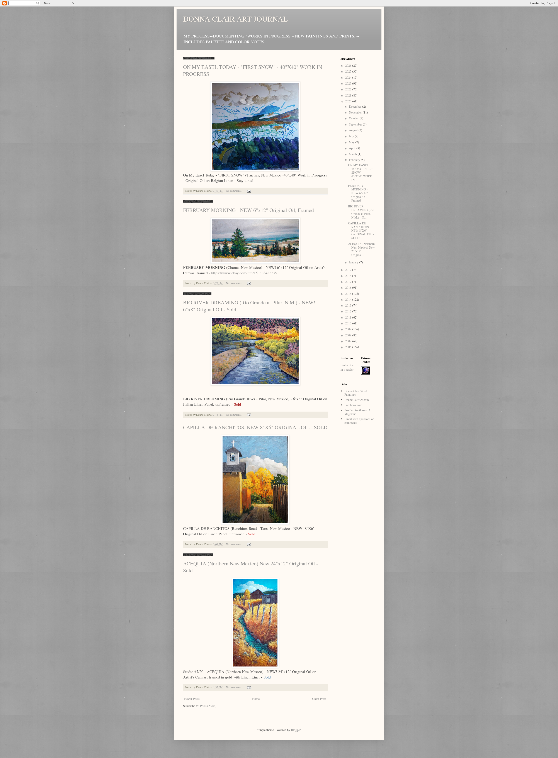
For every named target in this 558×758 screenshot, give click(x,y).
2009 (348, 329)
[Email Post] (249, 191)
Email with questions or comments (359, 421)
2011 (348, 317)
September (356, 124)
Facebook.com (353, 405)
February (355, 160)
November (356, 112)
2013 (348, 305)
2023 (348, 83)
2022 (348, 89)
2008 (348, 335)
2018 (348, 276)
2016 (348, 287)
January (354, 262)
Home (256, 699)
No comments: (234, 191)
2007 (348, 341)
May (352, 142)
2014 (348, 299)
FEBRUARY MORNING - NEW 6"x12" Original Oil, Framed (248, 210)
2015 (348, 294)
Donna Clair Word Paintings (355, 393)
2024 (348, 77)
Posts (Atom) (208, 706)
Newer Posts (191, 699)
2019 (348, 270)
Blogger (296, 730)
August (354, 130)
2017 (348, 282)
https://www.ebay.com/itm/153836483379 (244, 272)
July (352, 136)
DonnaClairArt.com (356, 400)
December (355, 106)
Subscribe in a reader (347, 367)
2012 (348, 311)
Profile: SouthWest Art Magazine (358, 412)
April (352, 148)
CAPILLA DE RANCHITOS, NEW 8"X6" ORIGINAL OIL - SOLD (255, 427)
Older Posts (319, 699)
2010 (348, 323)
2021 (348, 95)
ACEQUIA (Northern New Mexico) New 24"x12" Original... (361, 249)
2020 (348, 101)
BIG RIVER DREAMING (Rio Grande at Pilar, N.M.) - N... (361, 211)
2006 (348, 347)
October (354, 118)
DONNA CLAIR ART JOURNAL (235, 19)
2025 (348, 71)
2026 (348, 65)
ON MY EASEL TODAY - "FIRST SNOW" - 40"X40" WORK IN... (361, 172)
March (353, 154)
